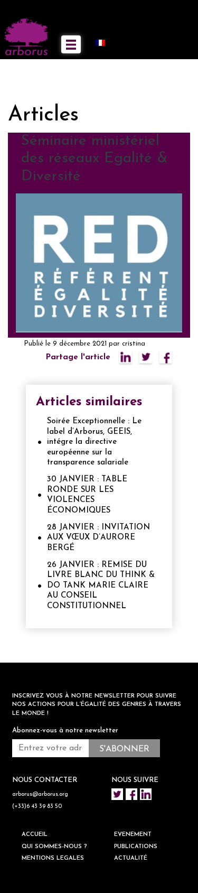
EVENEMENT (133, 835)
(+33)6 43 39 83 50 (37, 807)
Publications (135, 847)
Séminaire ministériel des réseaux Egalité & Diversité (94, 159)
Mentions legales (53, 858)
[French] (104, 42)
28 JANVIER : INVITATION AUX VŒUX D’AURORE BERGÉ (98, 538)
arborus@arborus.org (40, 794)
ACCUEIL (35, 835)
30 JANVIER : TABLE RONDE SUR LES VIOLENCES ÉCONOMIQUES (87, 495)
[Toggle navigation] (71, 44)
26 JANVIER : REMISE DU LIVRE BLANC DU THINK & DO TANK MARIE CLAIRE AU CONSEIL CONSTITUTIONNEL (101, 585)
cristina (133, 343)
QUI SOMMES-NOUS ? (54, 847)
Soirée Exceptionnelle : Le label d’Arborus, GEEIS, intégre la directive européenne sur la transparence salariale (94, 442)
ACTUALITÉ (130, 858)
